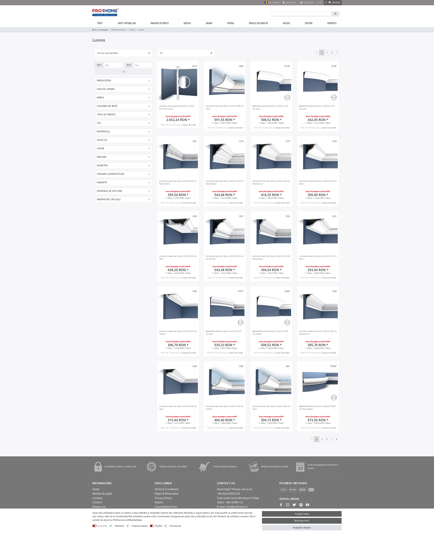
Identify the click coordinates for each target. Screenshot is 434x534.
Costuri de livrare (189, 125)
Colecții (132, 30)
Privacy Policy (163, 498)
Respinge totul (301, 520)
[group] (178, 82)
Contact (97, 502)
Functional (175, 525)
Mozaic (286, 23)
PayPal (158, 525)
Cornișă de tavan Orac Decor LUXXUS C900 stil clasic (224, 107)
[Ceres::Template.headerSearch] (335, 13)
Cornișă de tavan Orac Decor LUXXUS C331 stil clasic (318, 257)
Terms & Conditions (166, 489)
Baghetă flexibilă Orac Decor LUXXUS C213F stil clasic (270, 107)
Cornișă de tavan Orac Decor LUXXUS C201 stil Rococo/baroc (178, 182)
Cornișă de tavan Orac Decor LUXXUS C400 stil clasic (178, 407)
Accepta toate (302, 513)
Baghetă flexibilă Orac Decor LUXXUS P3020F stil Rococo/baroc (317, 407)
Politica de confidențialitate (127, 519)
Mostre (308, 23)
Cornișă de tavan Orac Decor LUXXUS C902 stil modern (224, 407)
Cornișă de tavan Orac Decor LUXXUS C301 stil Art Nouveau (224, 257)
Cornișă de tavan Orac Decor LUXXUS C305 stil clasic (178, 257)
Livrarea (97, 498)
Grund (209, 23)
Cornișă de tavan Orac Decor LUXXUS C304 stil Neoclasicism (318, 332)
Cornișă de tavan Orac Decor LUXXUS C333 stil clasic (318, 182)
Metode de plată (102, 493)
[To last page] (336, 439)
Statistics (119, 525)
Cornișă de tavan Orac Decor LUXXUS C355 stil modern (178, 332)
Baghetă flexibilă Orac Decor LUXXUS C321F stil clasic (224, 332)
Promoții (332, 23)
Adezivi (187, 23)
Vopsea (230, 23)
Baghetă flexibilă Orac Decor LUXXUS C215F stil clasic (317, 107)
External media (139, 525)
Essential (102, 525)
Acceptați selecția (302, 527)
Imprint (159, 502)
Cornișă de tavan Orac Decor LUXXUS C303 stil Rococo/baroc (271, 257)
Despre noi (99, 506)
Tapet (100, 23)
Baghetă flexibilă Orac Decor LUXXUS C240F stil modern (270, 332)
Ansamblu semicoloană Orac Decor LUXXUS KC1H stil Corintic (176, 107)
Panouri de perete (160, 23)
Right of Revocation (167, 493)
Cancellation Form (166, 506)
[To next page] (336, 53)
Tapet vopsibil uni (127, 23)
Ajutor (96, 489)
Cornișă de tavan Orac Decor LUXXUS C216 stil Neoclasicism (271, 182)
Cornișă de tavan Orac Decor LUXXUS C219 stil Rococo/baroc (224, 182)
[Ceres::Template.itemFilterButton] (123, 71)
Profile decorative (258, 23)
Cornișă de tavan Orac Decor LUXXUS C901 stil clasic (271, 407)
